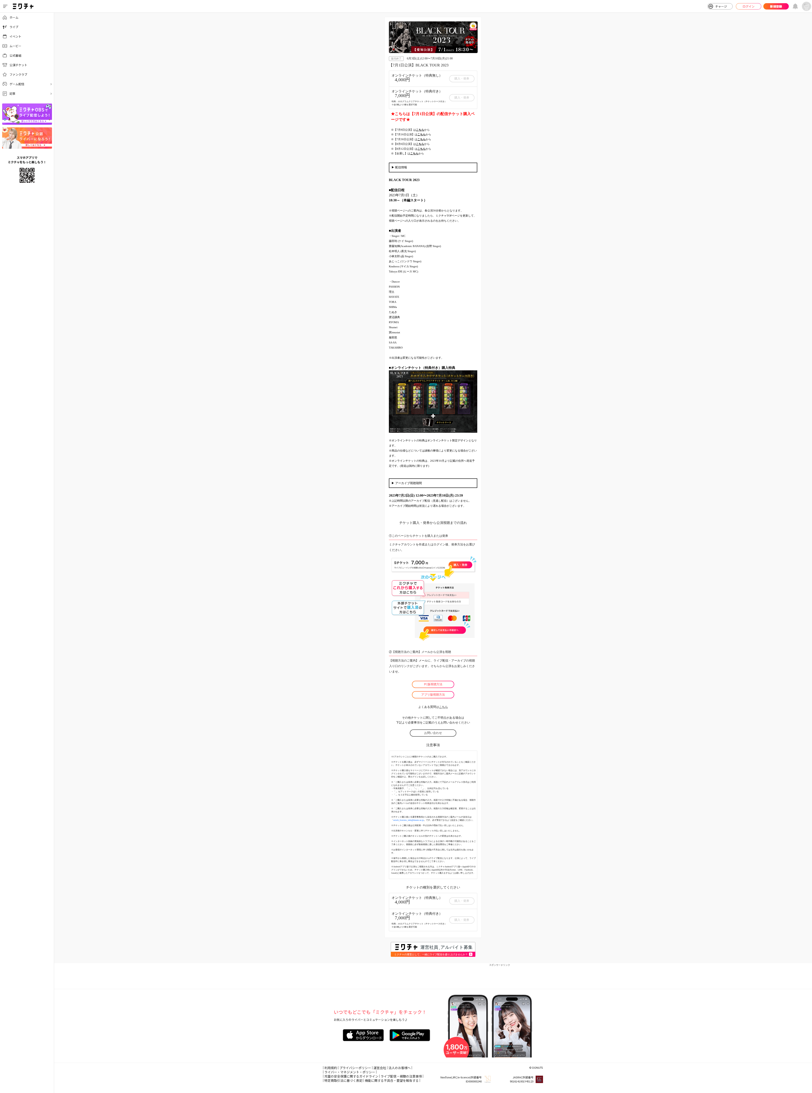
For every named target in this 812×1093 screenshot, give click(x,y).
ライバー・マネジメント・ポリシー (349, 1072)
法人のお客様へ (399, 1068)
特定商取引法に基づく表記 (343, 1080)
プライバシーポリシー (355, 1068)
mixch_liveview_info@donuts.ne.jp (408, 820)
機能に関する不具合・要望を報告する (392, 1080)
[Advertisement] (433, 976)
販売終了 (396, 58)
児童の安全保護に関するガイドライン (351, 1076)
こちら (443, 707)
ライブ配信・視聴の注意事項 (401, 1076)
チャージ (721, 6)
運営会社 (379, 1068)
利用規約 (330, 1068)
